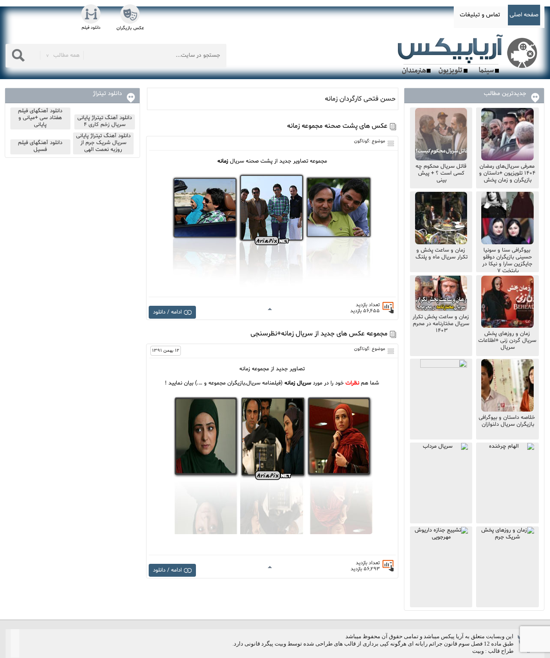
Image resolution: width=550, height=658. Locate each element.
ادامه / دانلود (167, 312)
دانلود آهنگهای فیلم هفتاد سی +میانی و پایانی (40, 118)
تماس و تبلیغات (480, 15)
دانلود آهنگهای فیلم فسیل (40, 146)
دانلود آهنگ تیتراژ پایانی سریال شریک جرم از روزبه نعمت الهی (103, 143)
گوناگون (361, 141)
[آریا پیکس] (469, 54)
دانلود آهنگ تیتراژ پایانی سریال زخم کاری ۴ (104, 121)
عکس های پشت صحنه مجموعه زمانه (337, 126)
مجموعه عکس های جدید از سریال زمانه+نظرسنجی (319, 333)
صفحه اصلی (524, 15)
